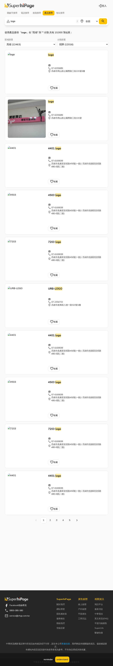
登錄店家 (60, 628)
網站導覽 (60, 609)
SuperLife (99, 628)
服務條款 (60, 618)
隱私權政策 (61, 613)
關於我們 (60, 604)
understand (62, 659)
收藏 (54, 88)
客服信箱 (66, 643)
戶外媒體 (82, 609)
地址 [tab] (60, 13)
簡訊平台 (99, 604)
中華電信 (99, 613)
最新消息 (99, 609)
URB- (55, 288)
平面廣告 (82, 613)
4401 (54, 148)
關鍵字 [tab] (12, 13)
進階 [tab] (37, 13)
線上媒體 (82, 604)
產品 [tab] (48, 13)
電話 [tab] (25, 13)
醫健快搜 (99, 632)
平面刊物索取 (101, 623)
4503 (54, 195)
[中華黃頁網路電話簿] (19, 6)
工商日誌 (82, 618)
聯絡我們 (60, 623)
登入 (102, 6)
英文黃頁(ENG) (101, 618)
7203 (54, 242)
